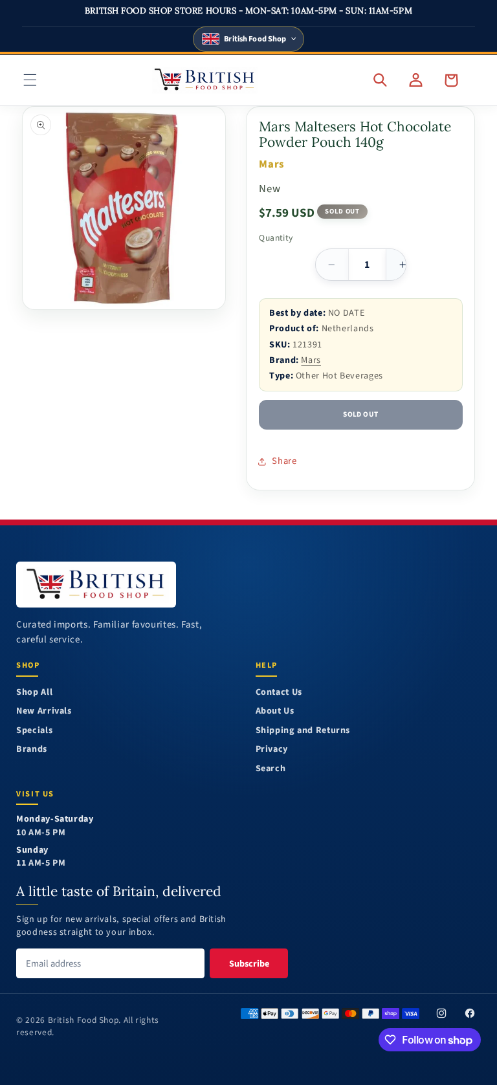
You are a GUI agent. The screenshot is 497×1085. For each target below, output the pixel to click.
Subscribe (249, 963)
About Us (275, 711)
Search (271, 769)
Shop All (34, 692)
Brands (31, 749)
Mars (311, 360)
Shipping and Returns (303, 731)
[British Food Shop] (96, 585)
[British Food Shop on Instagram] (441, 1013)
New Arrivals (44, 711)
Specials (34, 731)
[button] (30, 80)
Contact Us (279, 692)
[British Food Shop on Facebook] (470, 1013)
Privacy (272, 749)
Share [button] (284, 461)
